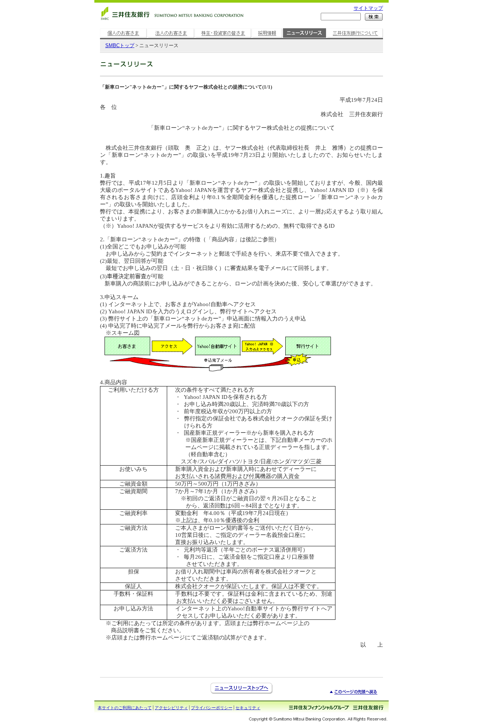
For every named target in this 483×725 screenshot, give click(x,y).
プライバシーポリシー (211, 707)
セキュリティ (247, 707)
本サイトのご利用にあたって (125, 707)
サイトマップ (368, 8)
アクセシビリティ (171, 707)
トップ (119, 45)
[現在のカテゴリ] (304, 38)
